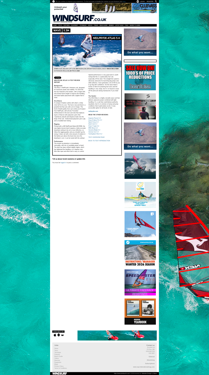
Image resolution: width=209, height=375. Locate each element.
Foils (126, 25)
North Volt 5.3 (92, 124)
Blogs (56, 364)
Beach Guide (103, 25)
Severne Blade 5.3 (94, 130)
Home (55, 25)
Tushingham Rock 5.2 (95, 134)
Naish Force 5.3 (93, 122)
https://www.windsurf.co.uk (121, 373)
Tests (60, 25)
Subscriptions (150, 363)
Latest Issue (119, 25)
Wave (57, 30)
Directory (57, 360)
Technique (83, 25)
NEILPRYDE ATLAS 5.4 (106, 38)
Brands (111, 25)
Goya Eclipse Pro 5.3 (95, 120)
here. (124, 1)
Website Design (146, 373)
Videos (90, 25)
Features (67, 25)
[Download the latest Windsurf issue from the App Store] (55, 335)
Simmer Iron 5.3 (93, 132)
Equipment (74, 25)
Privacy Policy (59, 366)
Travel (96, 25)
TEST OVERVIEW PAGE (96, 137)
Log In (142, 1)
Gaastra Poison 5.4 (94, 118)
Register (150, 1)
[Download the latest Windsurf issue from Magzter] (62, 335)
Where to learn (135, 25)
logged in (63, 162)
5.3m (66, 30)
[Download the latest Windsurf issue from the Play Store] (58, 335)
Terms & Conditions (60, 368)
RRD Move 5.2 (93, 128)
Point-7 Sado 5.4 (93, 126)
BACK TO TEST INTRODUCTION (99, 141)
